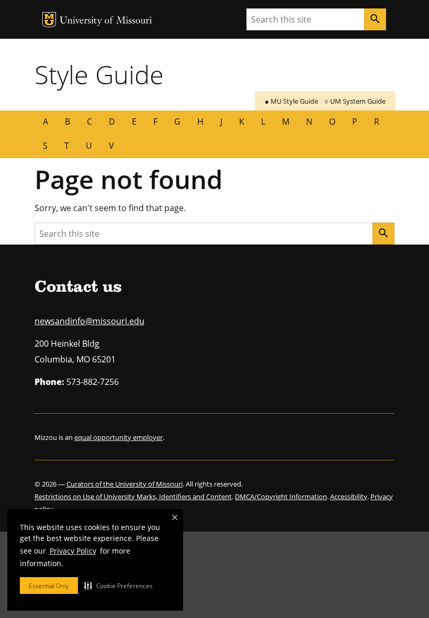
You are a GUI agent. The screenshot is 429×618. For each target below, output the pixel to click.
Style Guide (99, 74)
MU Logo (49, 19)
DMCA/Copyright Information (281, 496)
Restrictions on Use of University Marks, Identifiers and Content (133, 496)
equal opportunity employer (118, 437)
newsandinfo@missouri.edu (89, 321)
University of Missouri (106, 21)
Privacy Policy (73, 551)
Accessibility (348, 496)
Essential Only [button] (49, 585)
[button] (118, 585)
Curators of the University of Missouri (124, 484)
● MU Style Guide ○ (325, 101)
